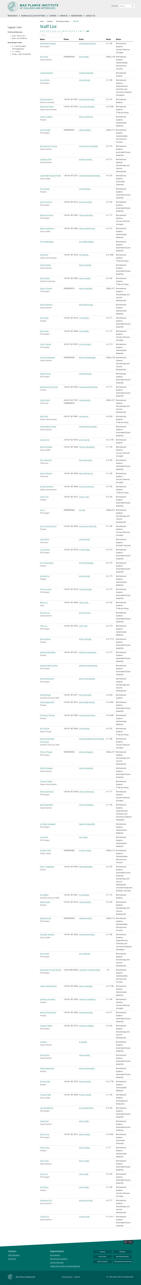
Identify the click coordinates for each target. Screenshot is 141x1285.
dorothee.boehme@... (87, 99)
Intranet (102, 1252)
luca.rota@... (84, 837)
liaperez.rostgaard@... (87, 824)
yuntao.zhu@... (85, 1217)
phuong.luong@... (86, 589)
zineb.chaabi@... (85, 130)
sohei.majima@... (86, 639)
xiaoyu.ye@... (84, 1174)
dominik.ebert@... (86, 265)
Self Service (102, 1256)
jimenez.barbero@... (86, 73)
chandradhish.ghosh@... (88, 427)
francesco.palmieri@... (87, 715)
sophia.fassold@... (86, 288)
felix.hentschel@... (86, 460)
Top (130, 1242)
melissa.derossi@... (86, 215)
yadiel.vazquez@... (86, 986)
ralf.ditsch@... (84, 255)
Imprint (77, 1277)
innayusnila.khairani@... (88, 526)
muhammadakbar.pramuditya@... (92, 739)
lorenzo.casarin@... (86, 117)
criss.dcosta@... (85, 189)
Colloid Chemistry (57, 1263)
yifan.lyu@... (84, 626)
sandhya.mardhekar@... (88, 652)
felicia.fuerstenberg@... (88, 357)
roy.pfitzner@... (85, 729)
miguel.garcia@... (86, 374)
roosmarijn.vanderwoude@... (90, 970)
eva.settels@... (84, 895)
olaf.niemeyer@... (85, 695)
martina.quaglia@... (86, 768)
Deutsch (114, 6)
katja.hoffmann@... (86, 473)
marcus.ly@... (84, 602)
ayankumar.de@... (86, 202)
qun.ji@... (82, 510)
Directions (12, 1259)
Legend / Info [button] (15, 27)
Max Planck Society (122, 1256)
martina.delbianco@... (87, 228)
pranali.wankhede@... (87, 1068)
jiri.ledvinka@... (85, 550)
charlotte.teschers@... (87, 934)
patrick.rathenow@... (87, 792)
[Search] (132, 6)
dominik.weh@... (85, 1082)
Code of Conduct (102, 1261)
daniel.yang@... (85, 1134)
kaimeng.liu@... (85, 576)
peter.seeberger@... (86, 867)
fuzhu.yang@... (85, 1148)
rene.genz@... (84, 416)
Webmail (122, 1252)
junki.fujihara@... (85, 344)
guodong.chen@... (86, 159)
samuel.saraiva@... (86, 1012)
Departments (57, 1251)
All (88, 31)
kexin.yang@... (84, 1161)
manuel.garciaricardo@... (88, 387)
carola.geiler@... (85, 400)
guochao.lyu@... (85, 613)
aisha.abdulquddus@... (88, 43)
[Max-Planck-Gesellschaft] (12, 1277)
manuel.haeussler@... (87, 447)
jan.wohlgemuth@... (87, 1108)
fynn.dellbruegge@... (87, 242)
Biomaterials (55, 1255)
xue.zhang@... (84, 1187)
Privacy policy (67, 1277)
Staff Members (14, 1255)
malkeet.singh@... (86, 918)
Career (52, 16)
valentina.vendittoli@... (88, 999)
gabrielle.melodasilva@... (88, 666)
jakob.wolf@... (84, 1121)
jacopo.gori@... (85, 440)
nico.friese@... (84, 331)
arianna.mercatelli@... (87, 679)
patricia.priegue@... (86, 752)
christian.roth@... (85, 850)
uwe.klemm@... (85, 539)
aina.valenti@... (85, 954)
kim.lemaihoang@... (87, 563)
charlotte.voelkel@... (87, 1026)
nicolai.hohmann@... (87, 487)
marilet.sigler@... (85, 902)
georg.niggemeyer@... (87, 702)
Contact (12, 1251)
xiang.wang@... (85, 1055)
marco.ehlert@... (85, 278)
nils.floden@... (84, 318)
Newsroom (76, 16)
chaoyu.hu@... (84, 497)
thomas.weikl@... (85, 1095)
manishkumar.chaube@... (89, 146)
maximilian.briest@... (87, 107)
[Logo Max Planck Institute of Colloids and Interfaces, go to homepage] (49, 7)
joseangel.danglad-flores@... (90, 176)
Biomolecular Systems (58, 1259)
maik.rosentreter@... (87, 805)
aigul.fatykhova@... (86, 305)
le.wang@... (83, 1042)
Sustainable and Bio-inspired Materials (65, 1266)
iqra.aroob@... (84, 57)
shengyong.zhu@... (86, 1200)
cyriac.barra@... (85, 80)
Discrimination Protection (122, 1261)
